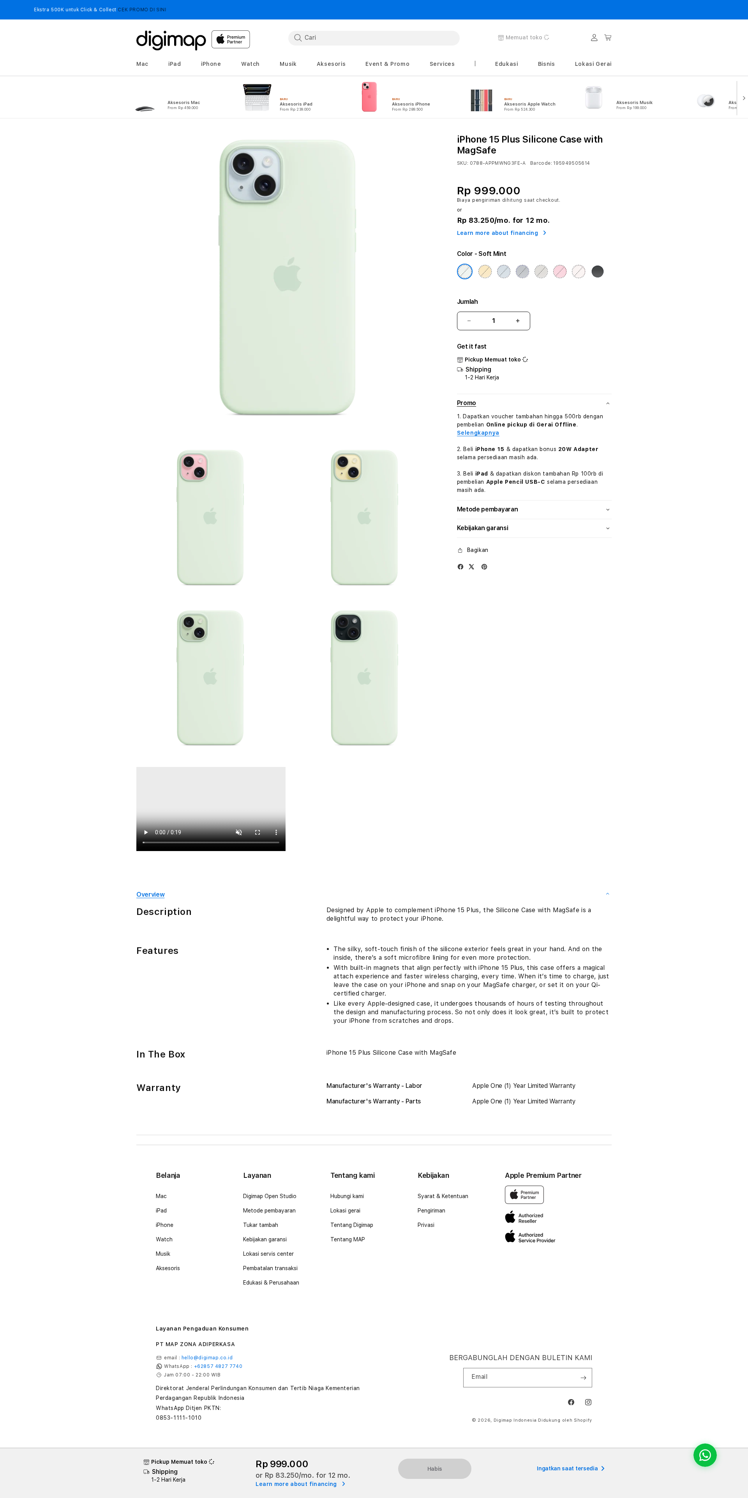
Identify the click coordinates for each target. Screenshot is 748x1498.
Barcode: (541, 163)
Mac (161, 1196)
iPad (161, 1210)
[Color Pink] (560, 271)
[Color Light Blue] (503, 271)
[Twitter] (471, 566)
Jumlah (467, 301)
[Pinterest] (484, 566)
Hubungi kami (347, 1196)
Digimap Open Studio (269, 1196)
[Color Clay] (541, 271)
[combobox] (374, 38)
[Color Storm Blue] (522, 271)
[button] (142, 64)
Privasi (426, 1225)
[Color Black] (597, 271)
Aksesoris (168, 1268)
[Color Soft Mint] (465, 271)
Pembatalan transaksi (270, 1268)
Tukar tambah (260, 1225)
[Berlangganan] (583, 1377)
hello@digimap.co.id (207, 1358)
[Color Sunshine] (485, 271)
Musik (163, 1254)
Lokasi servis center (268, 1254)
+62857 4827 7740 (218, 1366)
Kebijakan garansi (265, 1239)
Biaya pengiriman (479, 200)
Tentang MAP (347, 1239)
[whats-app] (705, 1455)
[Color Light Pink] (579, 271)
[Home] (171, 38)
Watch (164, 1239)
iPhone (164, 1225)
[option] (178, 97)
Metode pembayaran (269, 1210)
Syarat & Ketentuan (443, 1196)
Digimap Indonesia (515, 1420)
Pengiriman (431, 1210)
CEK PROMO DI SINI (86, 9)
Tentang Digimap (351, 1225)
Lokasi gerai (345, 1210)
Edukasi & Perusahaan (271, 1282)
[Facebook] (460, 566)
